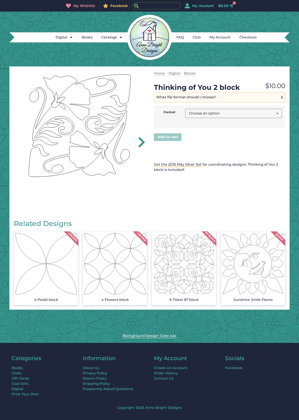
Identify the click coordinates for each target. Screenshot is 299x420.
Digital (61, 37)
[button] (139, 142)
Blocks (189, 73)
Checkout (248, 37)
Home (159, 73)
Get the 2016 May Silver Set (178, 164)
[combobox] (156, 5)
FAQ (180, 37)
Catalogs (109, 37)
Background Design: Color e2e (149, 336)
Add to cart (167, 137)
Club (197, 37)
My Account (220, 37)
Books (87, 37)
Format (169, 112)
